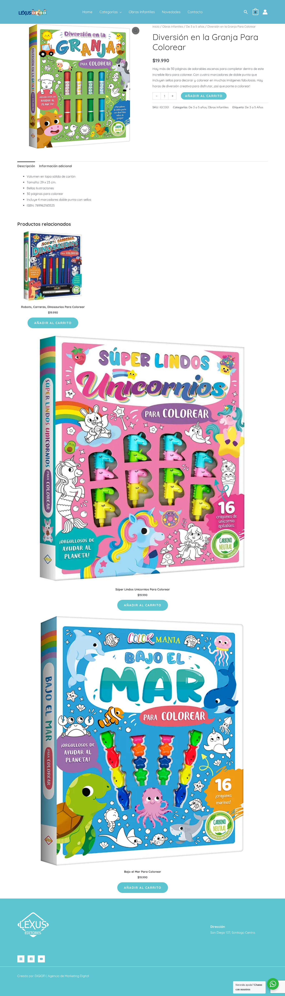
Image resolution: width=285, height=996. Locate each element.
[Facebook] (31, 958)
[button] (120, 12)
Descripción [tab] (26, 166)
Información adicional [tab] (55, 166)
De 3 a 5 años (195, 26)
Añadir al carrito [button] (53, 323)
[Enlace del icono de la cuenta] (265, 12)
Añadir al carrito (203, 96)
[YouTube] (41, 958)
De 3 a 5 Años (254, 107)
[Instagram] (20, 958)
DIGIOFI (40, 976)
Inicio (156, 26)
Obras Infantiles (172, 26)
